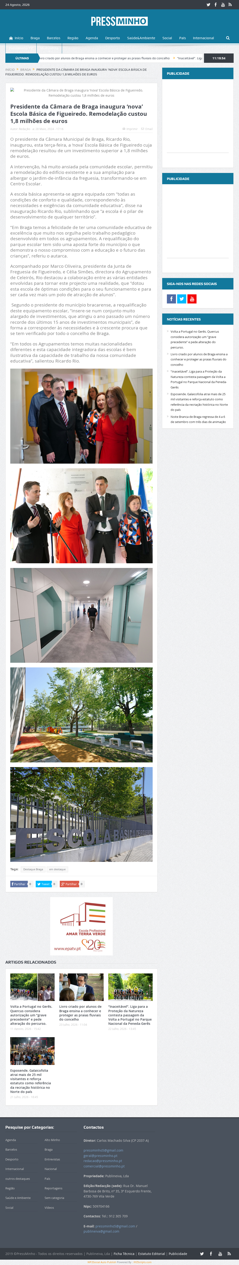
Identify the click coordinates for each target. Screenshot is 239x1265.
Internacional (203, 38)
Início (19, 38)
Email (149, 129)
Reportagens (53, 1188)
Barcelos (53, 38)
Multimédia (49, 48)
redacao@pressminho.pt (103, 1161)
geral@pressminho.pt (100, 1155)
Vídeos (49, 1207)
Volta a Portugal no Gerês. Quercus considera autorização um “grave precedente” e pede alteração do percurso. (31, 1015)
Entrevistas (52, 1159)
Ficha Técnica (124, 1253)
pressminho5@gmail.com (103, 1150)
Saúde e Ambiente (18, 1198)
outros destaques (17, 1179)
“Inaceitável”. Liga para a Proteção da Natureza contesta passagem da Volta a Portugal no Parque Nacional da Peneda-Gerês (130, 1015)
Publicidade (178, 1253)
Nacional (51, 1169)
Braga (35, 38)
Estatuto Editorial (151, 1253)
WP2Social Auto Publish (102, 1262)
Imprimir (132, 129)
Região (72, 38)
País (182, 38)
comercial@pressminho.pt (104, 1166)
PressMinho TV (21, 48)
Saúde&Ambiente (141, 38)
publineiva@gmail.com (101, 1231)
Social (167, 38)
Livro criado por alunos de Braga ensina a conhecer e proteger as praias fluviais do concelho (80, 1013)
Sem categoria (54, 1198)
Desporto (112, 38)
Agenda (92, 38)
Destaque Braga (33, 869)
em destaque (57, 869)
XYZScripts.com (142, 1262)
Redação (24, 129)
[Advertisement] (198, 123)
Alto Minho (52, 1140)
